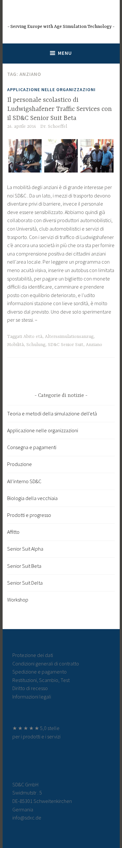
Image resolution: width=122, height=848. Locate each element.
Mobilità (15, 344)
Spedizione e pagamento (39, 671)
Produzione (19, 464)
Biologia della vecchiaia (32, 498)
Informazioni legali (31, 696)
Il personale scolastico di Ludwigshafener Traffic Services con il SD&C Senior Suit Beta (59, 109)
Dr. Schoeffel (53, 126)
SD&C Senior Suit (65, 344)
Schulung (35, 344)
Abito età (32, 336)
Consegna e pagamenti (31, 447)
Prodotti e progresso (29, 515)
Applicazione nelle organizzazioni (51, 89)
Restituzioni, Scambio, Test (41, 680)
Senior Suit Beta (24, 566)
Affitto (13, 532)
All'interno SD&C (24, 481)
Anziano (94, 344)
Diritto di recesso (30, 688)
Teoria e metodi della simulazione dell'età (52, 413)
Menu (65, 53)
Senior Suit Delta (25, 582)
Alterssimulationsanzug (69, 336)
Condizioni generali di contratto (45, 663)
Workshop (17, 599)
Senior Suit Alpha (25, 548)
